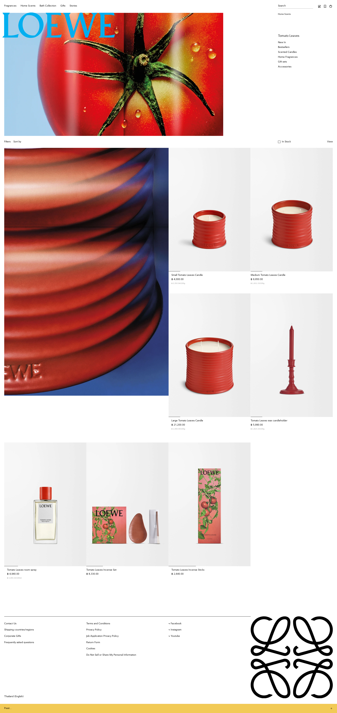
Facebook (176, 623)
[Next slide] (162, 272)
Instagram (176, 630)
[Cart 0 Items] (331, 6)
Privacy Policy (93, 630)
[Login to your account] (319, 6)
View (330, 141)
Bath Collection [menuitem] (48, 6)
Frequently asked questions (19, 642)
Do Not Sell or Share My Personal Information (111, 655)
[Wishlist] (325, 6)
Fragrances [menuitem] (10, 6)
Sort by (17, 141)
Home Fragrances (288, 57)
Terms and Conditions (98, 623)
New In (282, 42)
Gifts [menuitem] (62, 6)
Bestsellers (283, 47)
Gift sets (282, 62)
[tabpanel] (86, 272)
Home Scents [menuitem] (28, 6)
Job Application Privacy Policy (102, 636)
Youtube (175, 636)
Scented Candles (287, 52)
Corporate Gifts (12, 636)
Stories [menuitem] (73, 6)
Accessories (284, 66)
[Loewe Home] (58, 25)
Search (282, 6)
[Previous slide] (10, 272)
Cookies (90, 648)
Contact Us (10, 623)
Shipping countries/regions (19, 630)
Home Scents (284, 14)
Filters (7, 141)
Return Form (93, 642)
